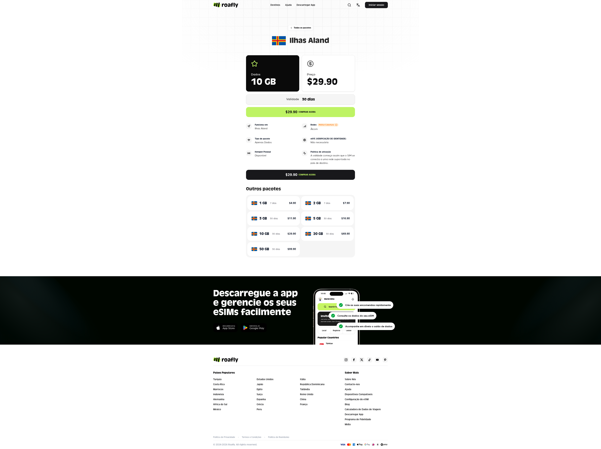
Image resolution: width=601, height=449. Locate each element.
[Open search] (349, 5)
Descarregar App (306, 5)
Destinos (275, 5)
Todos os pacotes (302, 28)
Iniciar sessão (376, 5)
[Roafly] (225, 5)
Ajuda (288, 5)
